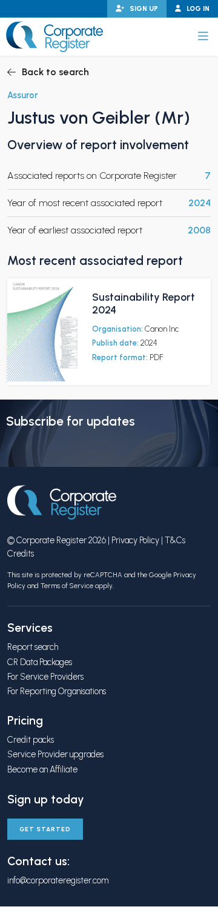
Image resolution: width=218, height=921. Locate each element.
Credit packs (30, 739)
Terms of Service (67, 585)
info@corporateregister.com (57, 880)
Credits (20, 553)
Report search (32, 646)
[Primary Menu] (203, 36)
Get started (45, 829)
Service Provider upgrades (55, 754)
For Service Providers (45, 676)
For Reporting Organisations (56, 691)
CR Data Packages (39, 662)
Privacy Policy (135, 540)
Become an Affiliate (42, 769)
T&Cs (175, 540)
